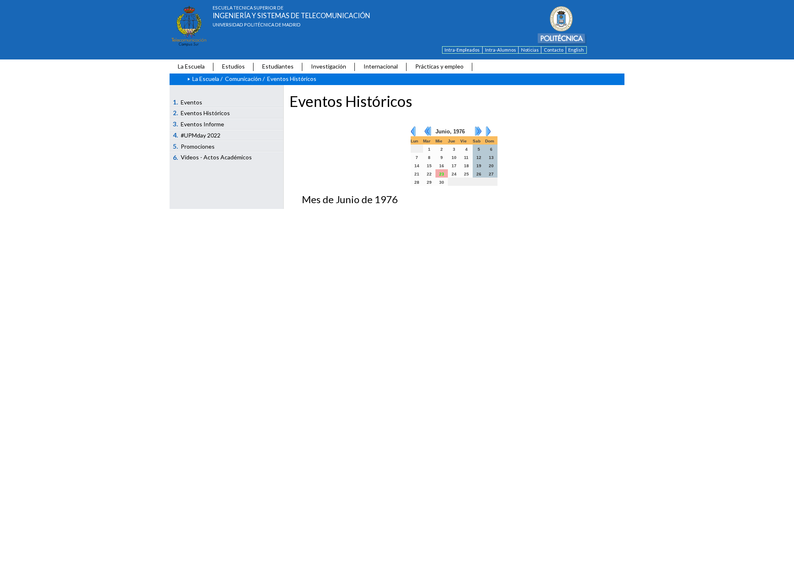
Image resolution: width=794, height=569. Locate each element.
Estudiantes (278, 66)
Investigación (328, 66)
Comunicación (243, 78)
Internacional (381, 66)
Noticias (530, 49)
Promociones (194, 146)
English (576, 49)
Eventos (188, 102)
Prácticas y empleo (439, 66)
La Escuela (191, 66)
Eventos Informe (199, 124)
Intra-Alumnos (500, 49)
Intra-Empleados (462, 49)
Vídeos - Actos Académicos (212, 157)
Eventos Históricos (201, 112)
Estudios (233, 66)
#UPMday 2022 (197, 135)
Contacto (553, 49)
